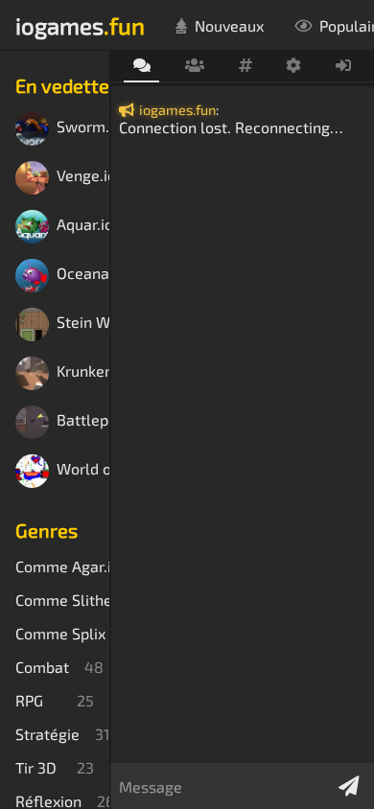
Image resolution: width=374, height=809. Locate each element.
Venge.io (83, 176)
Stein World (83, 322)
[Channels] (245, 66)
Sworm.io (83, 127)
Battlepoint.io (83, 420)
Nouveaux (229, 25)
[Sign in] (344, 66)
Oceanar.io (83, 274)
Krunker (83, 371)
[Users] (194, 66)
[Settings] (294, 66)
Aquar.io (83, 225)
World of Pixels (83, 469)
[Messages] (141, 66)
